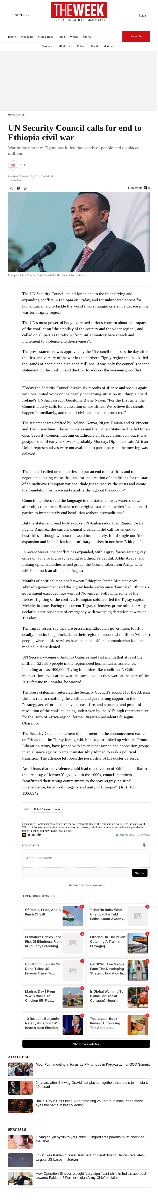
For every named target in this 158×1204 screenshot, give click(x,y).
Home (12, 36)
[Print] (18, 188)
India (61, 36)
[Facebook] (62, 25)
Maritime (108, 46)
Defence (81, 46)
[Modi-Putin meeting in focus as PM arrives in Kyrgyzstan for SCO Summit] (20, 1070)
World (74, 36)
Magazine (27, 36)
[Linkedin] (89, 25)
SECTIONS (22, 15)
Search (118, 36)
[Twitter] (68, 25)
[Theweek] (79, 10)
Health (95, 46)
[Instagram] (75, 25)
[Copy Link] (25, 188)
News (11, 115)
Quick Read (45, 36)
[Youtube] (82, 25)
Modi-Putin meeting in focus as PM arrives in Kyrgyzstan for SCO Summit (93, 1064)
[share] (11, 188)
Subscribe (136, 36)
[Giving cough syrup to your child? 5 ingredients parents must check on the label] (20, 1142)
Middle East (65, 46)
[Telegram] (96, 25)
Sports (87, 36)
